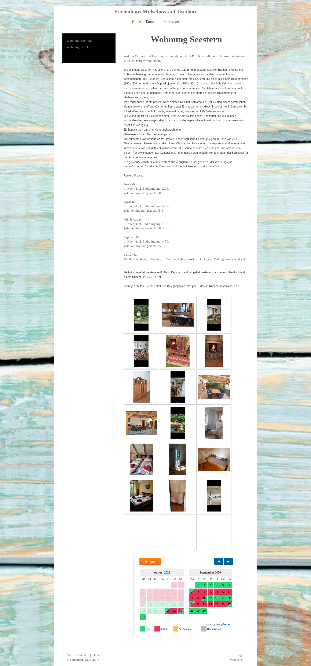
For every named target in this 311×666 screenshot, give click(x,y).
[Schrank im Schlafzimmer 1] (177, 459)
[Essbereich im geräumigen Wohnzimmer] (178, 387)
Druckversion (80, 655)
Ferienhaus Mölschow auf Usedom (155, 11)
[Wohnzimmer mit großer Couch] (214, 315)
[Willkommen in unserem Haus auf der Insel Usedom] (141, 315)
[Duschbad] (214, 423)
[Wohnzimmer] (141, 351)
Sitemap (97, 655)
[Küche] (178, 315)
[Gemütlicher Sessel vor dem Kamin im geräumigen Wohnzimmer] (178, 351)
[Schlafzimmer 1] (141, 459)
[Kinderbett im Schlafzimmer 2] (177, 496)
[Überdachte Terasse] (214, 387)
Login (240, 655)
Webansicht (236, 659)
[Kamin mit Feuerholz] (214, 351)
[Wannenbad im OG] (214, 496)
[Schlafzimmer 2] (141, 496)
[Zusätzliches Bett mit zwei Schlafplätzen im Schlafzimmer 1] (214, 459)
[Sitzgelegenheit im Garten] (178, 423)
